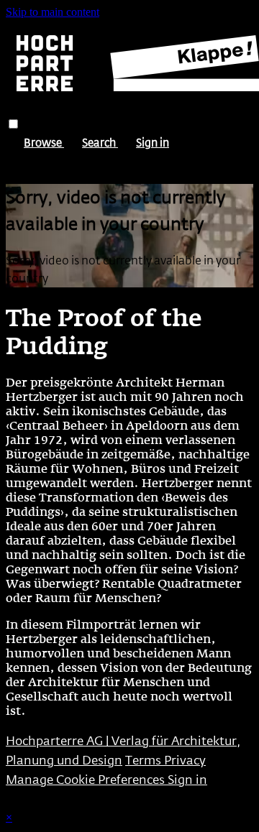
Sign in (152, 142)
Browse (44, 142)
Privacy (185, 760)
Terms (144, 760)
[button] (13, 124)
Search (100, 142)
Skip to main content (52, 12)
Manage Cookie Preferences (87, 779)
